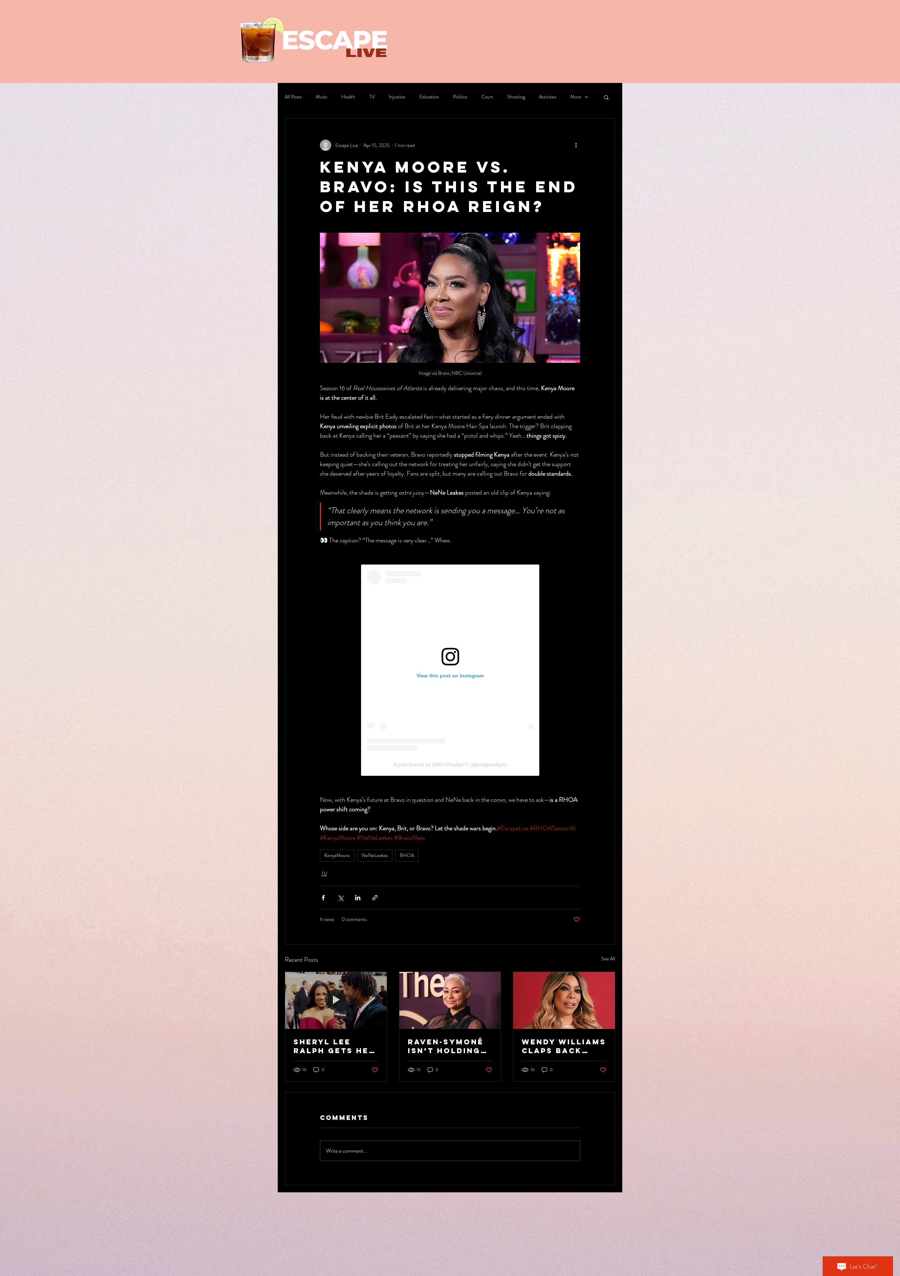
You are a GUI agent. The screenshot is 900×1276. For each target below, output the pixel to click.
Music (321, 97)
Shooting (516, 97)
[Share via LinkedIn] (357, 897)
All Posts (293, 97)
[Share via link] (375, 897)
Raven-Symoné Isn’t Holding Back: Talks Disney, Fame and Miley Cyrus (446, 1046)
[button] (606, 97)
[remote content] (450, 670)
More (575, 97)
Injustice (397, 97)
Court (487, 97)
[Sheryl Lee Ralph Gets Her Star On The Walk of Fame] (336, 1000)
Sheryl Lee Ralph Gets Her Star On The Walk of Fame (334, 1046)
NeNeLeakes (375, 855)
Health (348, 97)
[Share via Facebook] (323, 897)
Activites (547, 97)
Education (429, 97)
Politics (460, 97)
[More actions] (576, 145)
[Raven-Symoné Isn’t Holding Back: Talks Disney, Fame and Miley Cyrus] (450, 1000)
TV (372, 97)
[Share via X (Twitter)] (340, 897)
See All (608, 958)
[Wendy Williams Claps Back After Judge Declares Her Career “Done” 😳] (564, 1000)
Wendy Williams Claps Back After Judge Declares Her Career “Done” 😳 (564, 1046)
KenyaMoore (337, 855)
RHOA (407, 855)
